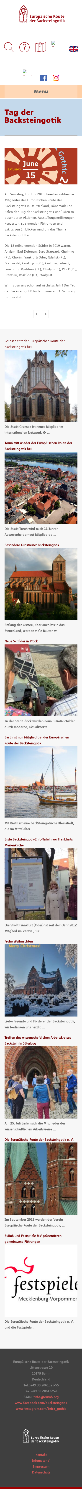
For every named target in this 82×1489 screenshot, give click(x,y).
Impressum (41, 1466)
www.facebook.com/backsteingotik (41, 1403)
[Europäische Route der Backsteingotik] (41, 20)
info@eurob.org (46, 1397)
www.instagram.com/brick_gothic (41, 1409)
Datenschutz (41, 1472)
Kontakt (41, 1455)
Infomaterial (41, 1461)
